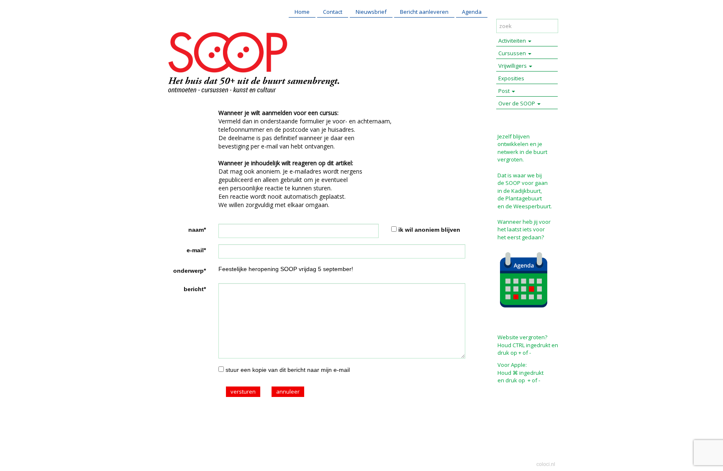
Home (302, 11)
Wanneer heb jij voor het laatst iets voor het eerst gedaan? (524, 229)
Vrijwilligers (513, 65)
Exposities (511, 78)
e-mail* (196, 250)
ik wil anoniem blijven (429, 229)
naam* (197, 229)
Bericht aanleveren (424, 11)
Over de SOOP (517, 103)
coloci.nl (545, 464)
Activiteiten (512, 40)
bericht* (195, 289)
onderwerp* (189, 270)
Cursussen (512, 53)
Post (504, 91)
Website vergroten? (522, 337)
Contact (332, 11)
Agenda (472, 11)
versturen (243, 391)
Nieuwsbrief (371, 11)
